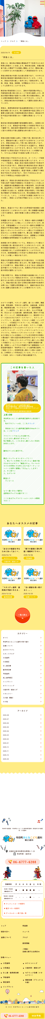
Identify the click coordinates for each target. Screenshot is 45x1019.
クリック (31, 423)
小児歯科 (6, 658)
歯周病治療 (7, 670)
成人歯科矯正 (8, 678)
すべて (5, 638)
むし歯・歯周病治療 (11, 972)
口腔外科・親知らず (10, 690)
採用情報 (25, 943)
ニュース (25, 931)
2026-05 (6, 727)
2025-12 (6, 747)
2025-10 (6, 755)
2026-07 (6, 719)
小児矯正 (6, 662)
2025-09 (6, 759)
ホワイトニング (8, 686)
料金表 (25, 926)
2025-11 (6, 751)
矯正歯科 (6, 982)
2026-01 (6, 743)
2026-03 (6, 735)
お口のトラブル (8, 650)
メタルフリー (8, 693)
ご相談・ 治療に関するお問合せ (31, 950)
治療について (8, 646)
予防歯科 (6, 674)
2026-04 (6, 731)
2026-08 (6, 715)
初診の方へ (5, 931)
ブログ (12, 41)
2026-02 (6, 739)
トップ (3, 926)
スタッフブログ (8, 654)
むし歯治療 (7, 666)
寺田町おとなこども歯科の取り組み (16, 642)
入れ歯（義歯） (8, 697)
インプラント (8, 682)
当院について (6, 937)
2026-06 (6, 723)
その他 (5, 701)
